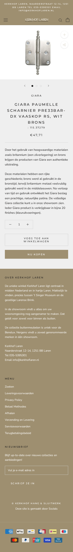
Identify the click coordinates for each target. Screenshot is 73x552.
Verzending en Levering (19, 420)
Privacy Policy (13, 400)
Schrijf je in (23, 483)
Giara (36, 95)
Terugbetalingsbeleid (18, 433)
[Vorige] (24, 86)
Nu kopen (36, 254)
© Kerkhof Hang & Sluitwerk (36, 503)
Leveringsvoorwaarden (19, 393)
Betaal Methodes (15, 406)
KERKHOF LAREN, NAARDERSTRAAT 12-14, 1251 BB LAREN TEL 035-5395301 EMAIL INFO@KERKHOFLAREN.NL (36, 7)
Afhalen (10, 413)
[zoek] (60, 20)
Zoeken (9, 387)
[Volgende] (48, 86)
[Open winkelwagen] (67, 20)
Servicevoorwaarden (17, 426)
